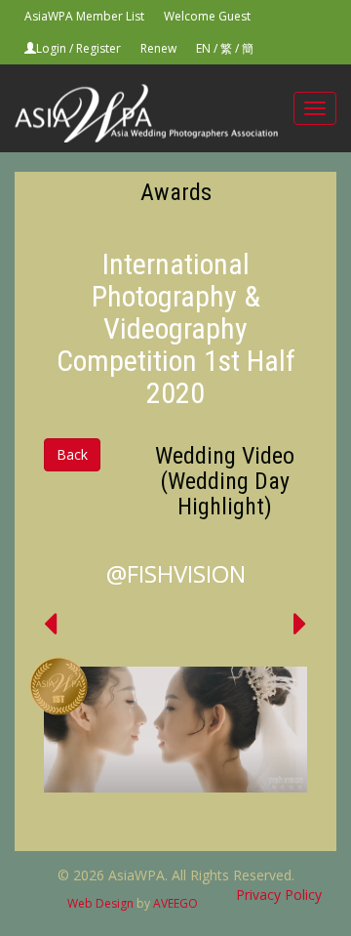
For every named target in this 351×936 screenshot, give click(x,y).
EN (203, 48)
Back (72, 454)
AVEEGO (175, 903)
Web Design (100, 903)
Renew (158, 48)
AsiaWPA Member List (84, 16)
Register (98, 48)
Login (51, 48)
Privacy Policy (279, 894)
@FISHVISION (176, 573)
